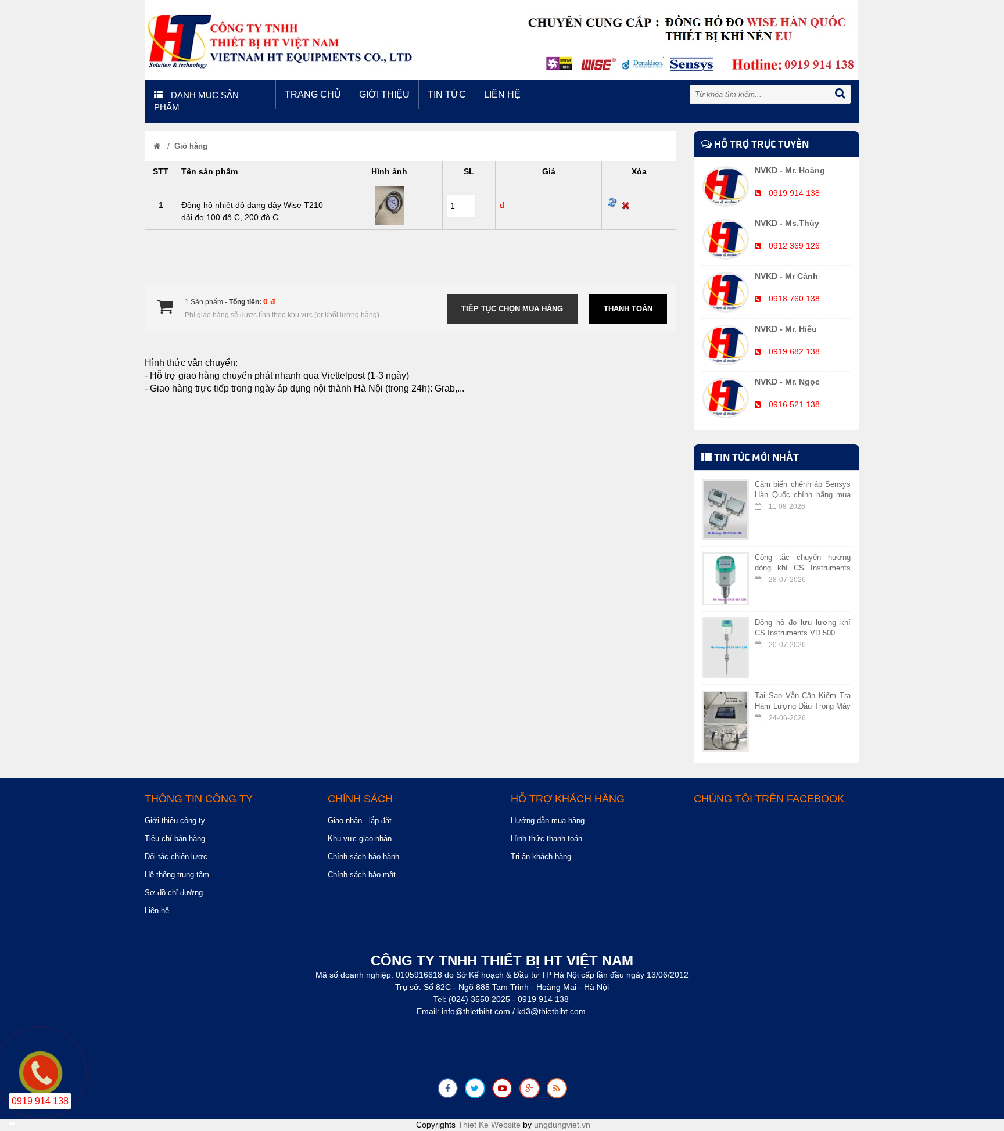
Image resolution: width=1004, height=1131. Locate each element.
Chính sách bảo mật (362, 874)
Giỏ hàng (190, 146)
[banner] (501, 39)
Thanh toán (628, 308)
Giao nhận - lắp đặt (360, 820)
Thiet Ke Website (489, 1124)
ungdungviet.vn (562, 1124)
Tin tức (447, 94)
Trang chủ (313, 94)
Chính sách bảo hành (363, 856)
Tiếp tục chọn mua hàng (512, 308)
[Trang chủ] (156, 146)
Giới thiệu (384, 94)
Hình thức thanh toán (546, 838)
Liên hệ (502, 94)
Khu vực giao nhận (360, 838)
